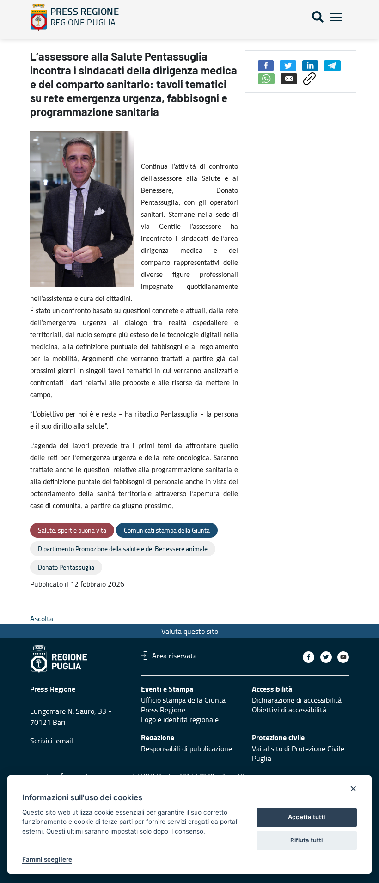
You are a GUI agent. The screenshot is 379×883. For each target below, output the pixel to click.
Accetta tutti (306, 817)
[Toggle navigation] (336, 17)
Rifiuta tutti (306, 840)
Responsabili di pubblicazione (186, 748)
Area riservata (174, 655)
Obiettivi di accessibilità (289, 710)
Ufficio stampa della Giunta (183, 700)
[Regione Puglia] (39, 17)
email (64, 741)
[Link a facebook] (308, 657)
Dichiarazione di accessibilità (297, 700)
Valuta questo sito (189, 631)
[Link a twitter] (326, 657)
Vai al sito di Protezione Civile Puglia (298, 753)
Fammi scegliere (47, 859)
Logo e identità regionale (180, 719)
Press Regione (163, 710)
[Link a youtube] (343, 657)
